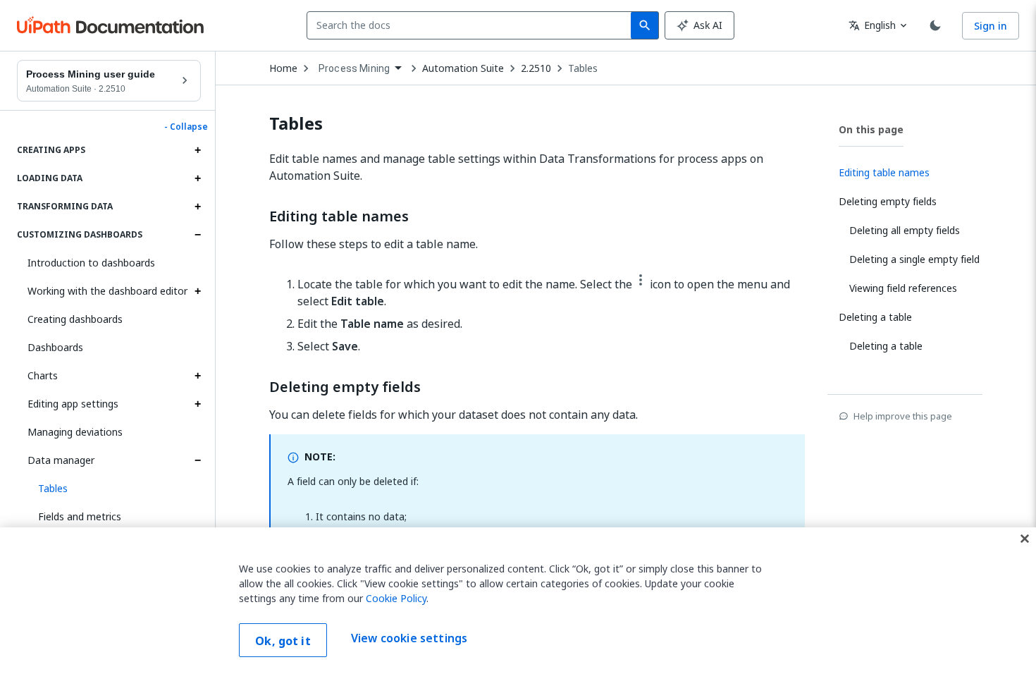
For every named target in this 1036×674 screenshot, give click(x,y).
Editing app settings (72, 403)
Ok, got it (283, 640)
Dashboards (55, 347)
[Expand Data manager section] (197, 460)
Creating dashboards (75, 319)
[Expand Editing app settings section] (197, 404)
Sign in (990, 25)
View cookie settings (409, 638)
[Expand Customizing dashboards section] (197, 234)
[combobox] (472, 25)
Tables (583, 68)
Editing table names (339, 216)
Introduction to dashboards (91, 262)
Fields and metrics (79, 516)
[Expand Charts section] (197, 375)
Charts (42, 375)
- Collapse (186, 127)
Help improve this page (902, 416)
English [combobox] (872, 25)
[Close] (1024, 538)
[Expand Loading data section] (197, 178)
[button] (114, 488)
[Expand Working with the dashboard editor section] (197, 291)
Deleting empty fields (345, 387)
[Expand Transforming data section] (197, 206)
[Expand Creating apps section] (197, 150)
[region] (518, 600)
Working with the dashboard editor (107, 290)
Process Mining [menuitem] (354, 68)
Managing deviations (75, 431)
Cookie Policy (396, 598)
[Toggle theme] (935, 25)
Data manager (60, 460)
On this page (871, 129)
